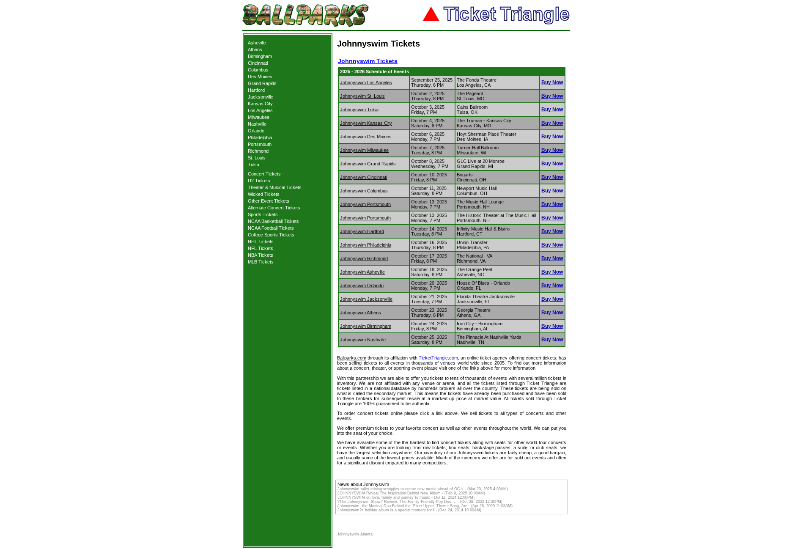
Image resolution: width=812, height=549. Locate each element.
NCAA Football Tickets (271, 228)
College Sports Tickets (271, 234)
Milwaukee (258, 117)
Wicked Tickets (264, 194)
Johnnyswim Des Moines (366, 136)
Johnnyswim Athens (360, 312)
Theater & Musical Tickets (275, 187)
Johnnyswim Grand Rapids (368, 163)
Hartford (256, 90)
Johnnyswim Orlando (362, 285)
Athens (255, 49)
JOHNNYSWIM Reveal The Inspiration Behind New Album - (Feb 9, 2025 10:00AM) (411, 493)
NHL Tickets (261, 241)
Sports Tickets (263, 214)
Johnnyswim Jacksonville (366, 299)
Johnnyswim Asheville (362, 271)
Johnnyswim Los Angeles (366, 82)
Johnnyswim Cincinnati (363, 177)
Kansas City (260, 103)
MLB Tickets (261, 261)
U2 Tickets (259, 180)
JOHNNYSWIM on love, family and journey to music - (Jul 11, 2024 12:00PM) (406, 497)
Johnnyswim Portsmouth (365, 204)
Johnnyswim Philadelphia (365, 244)
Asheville (257, 42)
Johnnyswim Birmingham (365, 326)
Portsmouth (260, 144)
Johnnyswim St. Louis (362, 96)
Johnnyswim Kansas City (366, 123)
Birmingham (260, 56)
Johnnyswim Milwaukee (364, 150)
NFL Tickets (260, 248)
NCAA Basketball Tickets (273, 221)
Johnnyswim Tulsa (359, 109)
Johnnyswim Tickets (368, 61)
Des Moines (260, 76)
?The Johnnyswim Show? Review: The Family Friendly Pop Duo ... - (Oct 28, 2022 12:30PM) (419, 502)
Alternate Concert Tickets (274, 207)
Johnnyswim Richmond (364, 258)
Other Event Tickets (268, 200)
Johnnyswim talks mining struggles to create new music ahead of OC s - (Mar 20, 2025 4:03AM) (422, 489)
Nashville (257, 123)
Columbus (258, 69)
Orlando (256, 130)
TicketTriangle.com (438, 357)
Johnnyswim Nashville (363, 339)
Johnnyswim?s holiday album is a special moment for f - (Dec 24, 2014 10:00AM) (409, 510)
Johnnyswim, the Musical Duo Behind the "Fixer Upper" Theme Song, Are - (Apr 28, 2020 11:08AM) (425, 506)
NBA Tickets (260, 255)
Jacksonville (260, 96)
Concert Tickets (264, 173)
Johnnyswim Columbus (364, 190)
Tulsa (253, 164)
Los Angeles (260, 110)
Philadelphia (260, 137)
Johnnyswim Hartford (362, 231)
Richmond (258, 151)
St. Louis (257, 157)
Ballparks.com (351, 357)
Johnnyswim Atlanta (355, 534)
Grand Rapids (262, 83)
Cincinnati (258, 63)
